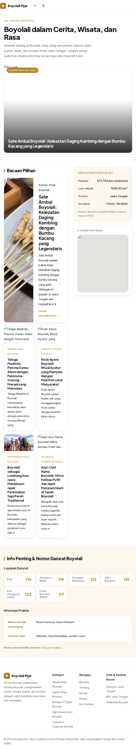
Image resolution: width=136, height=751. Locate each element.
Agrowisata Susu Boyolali (62, 714)
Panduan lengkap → (52, 647)
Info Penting (86, 704)
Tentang (84, 687)
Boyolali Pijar (15, 6)
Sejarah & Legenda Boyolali (62, 724)
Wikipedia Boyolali (117, 702)
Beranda (84, 682)
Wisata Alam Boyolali (59, 684)
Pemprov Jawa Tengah (115, 689)
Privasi (83, 698)
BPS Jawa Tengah (117, 696)
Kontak (83, 693)
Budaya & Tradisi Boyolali (62, 704)
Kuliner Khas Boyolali (59, 694)
